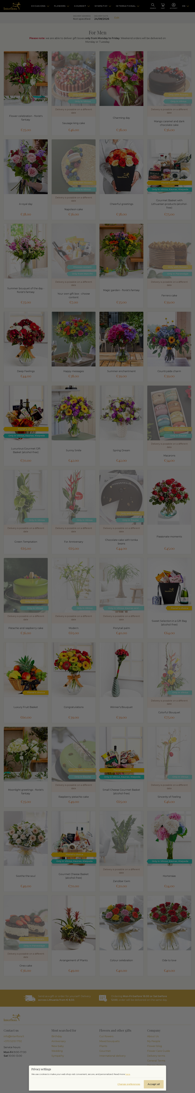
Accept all (154, 1084)
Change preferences (128, 1084)
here (127, 1074)
